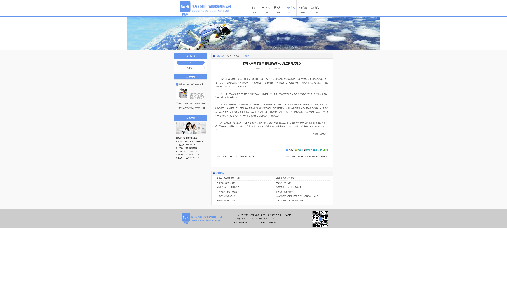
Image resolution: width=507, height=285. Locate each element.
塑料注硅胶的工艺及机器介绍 (228, 187)
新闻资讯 (237, 56)
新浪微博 (309, 150)
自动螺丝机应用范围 (283, 183)
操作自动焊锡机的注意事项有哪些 (192, 103)
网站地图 (288, 215)
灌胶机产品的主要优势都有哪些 (191, 84)
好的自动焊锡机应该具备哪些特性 (192, 108)
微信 (326, 150)
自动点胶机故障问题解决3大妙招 (229, 178)
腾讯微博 (318, 150)
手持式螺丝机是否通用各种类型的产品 (290, 201)
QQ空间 (300, 150)
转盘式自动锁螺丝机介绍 (226, 196)
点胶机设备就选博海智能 (285, 178)
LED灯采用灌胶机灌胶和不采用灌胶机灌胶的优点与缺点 (297, 196)
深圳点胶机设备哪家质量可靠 (228, 192)
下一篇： (306, 157)
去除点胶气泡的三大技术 (226, 183)
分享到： (291, 150)
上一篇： (234, 157)
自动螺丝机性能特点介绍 (226, 201)
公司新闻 (246, 56)
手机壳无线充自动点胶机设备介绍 (288, 187)
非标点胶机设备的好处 (284, 192)
